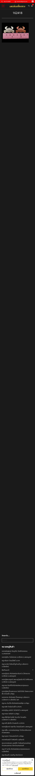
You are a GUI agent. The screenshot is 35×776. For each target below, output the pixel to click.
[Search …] (29, 6)
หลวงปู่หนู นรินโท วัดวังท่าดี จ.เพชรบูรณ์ (15, 710)
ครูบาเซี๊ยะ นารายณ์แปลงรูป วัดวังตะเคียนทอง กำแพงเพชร (16, 731)
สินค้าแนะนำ (5, 670)
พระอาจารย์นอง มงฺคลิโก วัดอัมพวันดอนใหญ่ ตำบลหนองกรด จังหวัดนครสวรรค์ (16, 744)
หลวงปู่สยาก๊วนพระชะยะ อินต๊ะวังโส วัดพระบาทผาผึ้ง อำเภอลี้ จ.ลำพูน (17, 692)
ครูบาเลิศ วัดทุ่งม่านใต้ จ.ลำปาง (12, 707)
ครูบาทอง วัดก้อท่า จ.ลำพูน (10, 714)
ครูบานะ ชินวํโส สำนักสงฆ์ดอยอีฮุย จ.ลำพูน (15, 703)
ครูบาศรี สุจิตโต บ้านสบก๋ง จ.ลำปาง (13, 723)
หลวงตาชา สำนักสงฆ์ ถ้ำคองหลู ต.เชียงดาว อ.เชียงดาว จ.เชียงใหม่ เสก (16, 698)
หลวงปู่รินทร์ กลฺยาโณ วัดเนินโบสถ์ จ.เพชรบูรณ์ (17, 726)
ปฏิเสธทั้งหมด (9, 768)
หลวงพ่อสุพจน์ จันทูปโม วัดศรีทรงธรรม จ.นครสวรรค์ (14, 652)
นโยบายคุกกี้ (15, 765)
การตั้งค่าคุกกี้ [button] (17, 773)
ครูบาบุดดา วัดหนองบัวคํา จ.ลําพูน (13, 736)
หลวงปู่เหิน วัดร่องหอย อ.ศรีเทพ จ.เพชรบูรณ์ (16, 657)
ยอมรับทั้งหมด (25, 768)
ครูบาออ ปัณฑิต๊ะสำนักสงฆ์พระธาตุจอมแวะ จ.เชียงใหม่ (15, 686)
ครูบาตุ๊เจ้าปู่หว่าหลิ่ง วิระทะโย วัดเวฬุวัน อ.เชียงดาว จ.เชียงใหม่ (14, 718)
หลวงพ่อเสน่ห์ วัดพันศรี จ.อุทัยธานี (13, 739)
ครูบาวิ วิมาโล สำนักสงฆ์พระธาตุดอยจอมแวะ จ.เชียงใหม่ (16, 750)
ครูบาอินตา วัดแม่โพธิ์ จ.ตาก (11, 660)
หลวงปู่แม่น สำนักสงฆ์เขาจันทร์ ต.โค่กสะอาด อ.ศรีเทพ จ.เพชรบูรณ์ (16, 674)
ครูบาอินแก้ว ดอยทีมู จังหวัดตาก (12, 755)
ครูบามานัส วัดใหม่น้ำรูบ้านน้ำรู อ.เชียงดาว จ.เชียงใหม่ (15, 665)
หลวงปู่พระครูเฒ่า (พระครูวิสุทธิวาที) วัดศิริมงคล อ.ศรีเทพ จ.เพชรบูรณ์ (17, 680)
